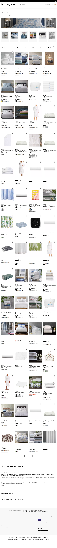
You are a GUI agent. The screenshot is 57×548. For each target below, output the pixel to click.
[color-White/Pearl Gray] (45, 291)
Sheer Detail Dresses (33, 497)
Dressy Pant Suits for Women (21, 497)
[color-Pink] (3, 127)
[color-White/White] (15, 183)
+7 (37, 73)
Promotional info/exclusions (46, 524)
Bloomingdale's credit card (14, 518)
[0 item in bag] (55, 4)
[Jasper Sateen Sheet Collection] (35, 437)
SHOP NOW (41, 1)
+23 (23, 73)
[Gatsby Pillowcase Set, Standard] (49, 383)
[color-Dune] (48, 73)
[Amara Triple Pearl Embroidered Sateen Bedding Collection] (35, 303)
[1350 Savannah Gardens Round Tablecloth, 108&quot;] (49, 140)
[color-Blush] (5, 262)
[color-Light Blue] (31, 343)
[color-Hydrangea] (6, 262)
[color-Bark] (3, 210)
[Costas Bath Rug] (21, 356)
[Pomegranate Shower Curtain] (7, 223)
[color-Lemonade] (29, 210)
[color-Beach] (45, 209)
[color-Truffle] (19, 317)
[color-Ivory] (3, 73)
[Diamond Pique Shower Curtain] (49, 437)
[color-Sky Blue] (47, 73)
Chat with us (3, 518)
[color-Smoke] (36, 290)
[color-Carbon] (47, 344)
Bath (3, 15)
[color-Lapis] (3, 290)
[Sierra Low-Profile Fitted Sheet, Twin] (49, 223)
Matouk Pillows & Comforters (5, 477)
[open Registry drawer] (52, 4)
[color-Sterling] (6, 425)
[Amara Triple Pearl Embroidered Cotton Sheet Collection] (49, 195)
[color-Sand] (8, 450)
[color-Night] (33, 127)
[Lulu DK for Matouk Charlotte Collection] (21, 437)
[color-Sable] (22, 127)
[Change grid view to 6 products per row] (50, 47)
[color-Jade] (1, 290)
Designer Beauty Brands (47, 497)
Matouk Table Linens (4, 482)
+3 (37, 290)
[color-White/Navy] (48, 291)
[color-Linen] (17, 73)
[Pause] (55, 1)
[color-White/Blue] (50, 291)
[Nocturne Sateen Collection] (7, 86)
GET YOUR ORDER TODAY (18, 1)
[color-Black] (45, 73)
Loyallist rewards (13, 520)
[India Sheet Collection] (21, 383)
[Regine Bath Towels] (7, 437)
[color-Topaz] (5, 290)
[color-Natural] (1, 397)
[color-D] (34, 156)
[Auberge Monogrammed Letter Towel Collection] (35, 140)
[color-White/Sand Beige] (43, 291)
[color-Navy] (22, 73)
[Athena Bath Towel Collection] (7, 303)
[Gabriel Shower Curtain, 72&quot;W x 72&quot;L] (35, 249)
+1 (37, 127)
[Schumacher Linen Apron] (49, 356)
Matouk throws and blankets (20, 475)
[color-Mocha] (8, 262)
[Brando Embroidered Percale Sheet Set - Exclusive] (7, 169)
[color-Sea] (47, 264)
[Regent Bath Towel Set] (7, 59)
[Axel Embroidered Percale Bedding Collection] (35, 356)
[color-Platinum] (31, 127)
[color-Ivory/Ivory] (48, 399)
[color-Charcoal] (31, 73)
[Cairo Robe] (21, 169)
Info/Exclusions (45, 511)
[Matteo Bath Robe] (7, 383)
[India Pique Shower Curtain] (21, 249)
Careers (21, 523)
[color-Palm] (3, 262)
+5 (51, 73)
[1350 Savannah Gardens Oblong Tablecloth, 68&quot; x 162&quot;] (21, 140)
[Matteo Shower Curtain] (7, 195)
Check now (53, 524)
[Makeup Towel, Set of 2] (35, 223)
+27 (23, 127)
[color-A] (29, 156)
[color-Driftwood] (15, 264)
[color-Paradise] (48, 209)
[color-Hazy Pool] (1, 183)
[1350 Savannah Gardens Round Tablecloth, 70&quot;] (49, 411)
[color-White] (1, 73)
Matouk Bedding (3, 474)
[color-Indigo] (33, 263)
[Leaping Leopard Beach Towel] (35, 195)
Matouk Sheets (3, 480)
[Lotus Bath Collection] (49, 59)
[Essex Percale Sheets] (49, 86)
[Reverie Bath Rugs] (21, 275)
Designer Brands (4, 497)
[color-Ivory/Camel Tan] (47, 291)
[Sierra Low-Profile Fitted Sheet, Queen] (49, 169)
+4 (37, 451)
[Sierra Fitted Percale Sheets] (7, 356)
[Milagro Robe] (35, 112)
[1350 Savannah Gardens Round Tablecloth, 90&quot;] (49, 112)
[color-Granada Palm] (45, 371)
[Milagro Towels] (21, 59)
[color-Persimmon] (5, 450)
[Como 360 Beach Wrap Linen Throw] (7, 329)
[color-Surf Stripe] (1, 343)
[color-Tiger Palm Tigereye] (43, 371)
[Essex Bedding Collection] (35, 59)
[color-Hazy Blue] (6, 73)
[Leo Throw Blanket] (7, 249)
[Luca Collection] (21, 329)
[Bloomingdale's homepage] (1, 10)
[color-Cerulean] (17, 396)
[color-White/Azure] (33, 290)
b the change (22, 521)
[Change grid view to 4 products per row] (48, 48)
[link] (7, 71)
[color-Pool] (8, 101)
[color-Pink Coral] (3, 237)
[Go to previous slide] (1, 1)
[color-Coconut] (6, 450)
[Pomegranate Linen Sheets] (35, 383)
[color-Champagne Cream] (43, 73)
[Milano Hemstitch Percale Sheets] (49, 329)
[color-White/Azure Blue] (17, 183)
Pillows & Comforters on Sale (7, 499)
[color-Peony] (5, 397)
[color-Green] (34, 451)
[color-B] (31, 156)
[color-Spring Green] (19, 154)
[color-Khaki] (8, 127)
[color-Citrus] (1, 237)
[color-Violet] (29, 451)
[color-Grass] (29, 263)
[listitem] (28, 1)
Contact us (3, 520)
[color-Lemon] (1, 101)
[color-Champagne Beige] (20, 101)
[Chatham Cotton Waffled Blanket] (21, 223)
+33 (9, 127)
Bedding (8, 15)
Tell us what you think (4, 527)
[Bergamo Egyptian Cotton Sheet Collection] (21, 303)
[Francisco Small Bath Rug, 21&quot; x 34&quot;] (7, 140)
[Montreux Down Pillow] (49, 303)
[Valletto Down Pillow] (35, 86)
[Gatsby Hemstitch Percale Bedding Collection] (21, 411)
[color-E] (36, 156)
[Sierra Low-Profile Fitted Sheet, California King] (35, 169)
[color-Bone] (17, 101)
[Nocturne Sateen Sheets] (21, 112)
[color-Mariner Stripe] (3, 343)
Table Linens (23, 15)
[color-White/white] (36, 343)
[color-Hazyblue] (50, 399)
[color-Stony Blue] (34, 263)
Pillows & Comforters (15, 15)
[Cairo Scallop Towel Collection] (35, 329)
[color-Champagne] (29, 73)
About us (21, 519)
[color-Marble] (5, 317)
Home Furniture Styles (19, 499)
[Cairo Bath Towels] (35, 275)
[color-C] (33, 156)
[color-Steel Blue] (6, 101)
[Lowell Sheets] (7, 112)
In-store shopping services (33, 521)
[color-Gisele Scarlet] (47, 371)
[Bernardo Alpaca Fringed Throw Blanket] (7, 275)
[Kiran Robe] (49, 249)
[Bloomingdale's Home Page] (8, 4)
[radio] (2, 73)
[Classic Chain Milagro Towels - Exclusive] (49, 275)
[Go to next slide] (54, 1)
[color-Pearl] (34, 290)
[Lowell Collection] (21, 86)
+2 (9, 262)
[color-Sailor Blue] (50, 209)
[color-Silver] (5, 101)
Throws (28, 15)
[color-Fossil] (5, 73)
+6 (23, 290)
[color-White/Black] (19, 183)
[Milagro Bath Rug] (7, 411)
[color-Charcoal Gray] (50, 73)
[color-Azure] (20, 73)
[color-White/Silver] (31, 290)
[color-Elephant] (50, 344)
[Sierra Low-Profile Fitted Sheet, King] (21, 195)
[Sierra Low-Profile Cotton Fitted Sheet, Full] (35, 411)
